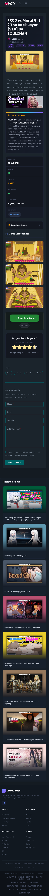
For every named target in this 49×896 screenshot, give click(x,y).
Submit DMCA (24, 893)
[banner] (24, 107)
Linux (28, 825)
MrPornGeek (39, 864)
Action (18, 373)
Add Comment (14, 429)
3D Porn (17, 864)
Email (10, 412)
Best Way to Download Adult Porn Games (24, 886)
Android (28, 818)
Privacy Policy (31, 847)
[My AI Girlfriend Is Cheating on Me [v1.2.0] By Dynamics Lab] (24, 757)
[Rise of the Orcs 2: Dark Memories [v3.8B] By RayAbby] (24, 683)
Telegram (29, 837)
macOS (28, 822)
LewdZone (20, 867)
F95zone (31, 867)
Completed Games (8, 818)
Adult (28, 373)
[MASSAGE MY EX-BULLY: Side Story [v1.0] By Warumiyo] (24, 645)
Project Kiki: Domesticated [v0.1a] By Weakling (22, 628)
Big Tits (4, 840)
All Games (5, 815)
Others (31, 45)
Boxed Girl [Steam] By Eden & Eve (17, 592)
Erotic (38, 373)
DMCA (28, 844)
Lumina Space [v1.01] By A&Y (16, 556)
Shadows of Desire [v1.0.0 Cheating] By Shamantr (24, 740)
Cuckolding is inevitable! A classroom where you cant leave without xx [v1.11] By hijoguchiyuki (23, 519)
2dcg (3, 851)
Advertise (5, 825)
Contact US (13, 889)
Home (23, 889)
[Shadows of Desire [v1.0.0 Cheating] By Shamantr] (24, 721)
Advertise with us (18, 882)
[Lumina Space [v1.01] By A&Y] (24, 537)
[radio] (14, 347)
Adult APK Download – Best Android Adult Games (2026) (24, 878)
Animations (6, 822)
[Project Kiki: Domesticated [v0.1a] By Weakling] (24, 609)
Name (10, 404)
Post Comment (14, 462)
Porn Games (28, 864)
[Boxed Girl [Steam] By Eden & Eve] (24, 573)
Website (10, 420)
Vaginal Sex (6, 844)
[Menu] (26, 3)
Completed (21, 45)
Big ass (4, 854)
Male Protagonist (8, 837)
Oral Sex (5, 847)
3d (9, 373)
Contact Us (30, 840)
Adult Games (11, 45)
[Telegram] (4, 803)
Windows (41, 45)
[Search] (19, 3)
